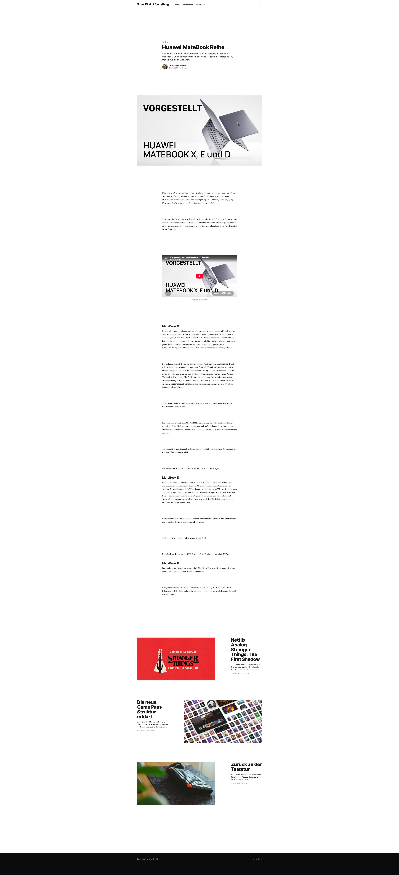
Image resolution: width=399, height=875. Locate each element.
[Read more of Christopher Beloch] (165, 67)
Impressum (200, 5)
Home (177, 5)
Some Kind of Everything (153, 4)
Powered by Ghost (256, 859)
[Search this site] (260, 4)
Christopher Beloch (177, 65)
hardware (165, 42)
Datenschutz (188, 5)
